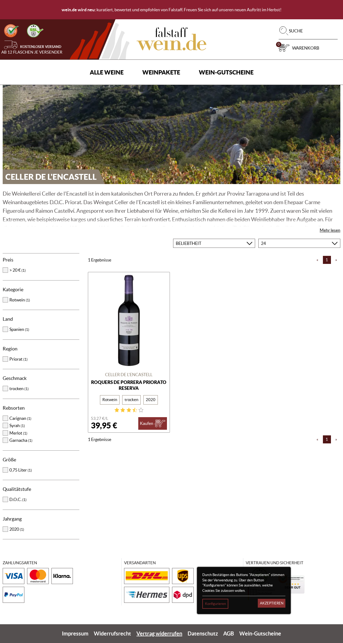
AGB (228, 633)
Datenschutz (203, 633)
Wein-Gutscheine (226, 72)
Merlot (18, 433)
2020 (16, 529)
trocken (19, 388)
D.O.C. (18, 499)
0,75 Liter (20, 470)
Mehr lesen (330, 230)
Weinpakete (161, 72)
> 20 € (17, 270)
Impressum (75, 633)
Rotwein (19, 299)
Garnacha (20, 440)
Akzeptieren (272, 603)
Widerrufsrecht (112, 633)
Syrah (17, 425)
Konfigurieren (215, 604)
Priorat (18, 359)
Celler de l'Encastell (128, 374)
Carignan (20, 418)
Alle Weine (107, 72)
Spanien (19, 329)
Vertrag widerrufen (159, 633)
